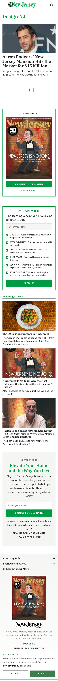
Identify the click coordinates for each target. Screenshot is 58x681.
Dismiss (15, 674)
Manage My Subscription (29, 648)
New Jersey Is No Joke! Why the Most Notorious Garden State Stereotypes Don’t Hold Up (27, 383)
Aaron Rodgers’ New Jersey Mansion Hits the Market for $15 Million (26, 61)
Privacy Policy (11, 665)
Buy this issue (29, 190)
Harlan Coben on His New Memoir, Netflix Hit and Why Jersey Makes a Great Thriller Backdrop (28, 433)
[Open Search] (52, 5)
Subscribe (29, 644)
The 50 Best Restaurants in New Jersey (25, 333)
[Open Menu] (5, 5)
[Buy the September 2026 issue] (29, 148)
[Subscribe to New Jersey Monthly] (29, 598)
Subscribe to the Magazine (29, 184)
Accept (42, 674)
